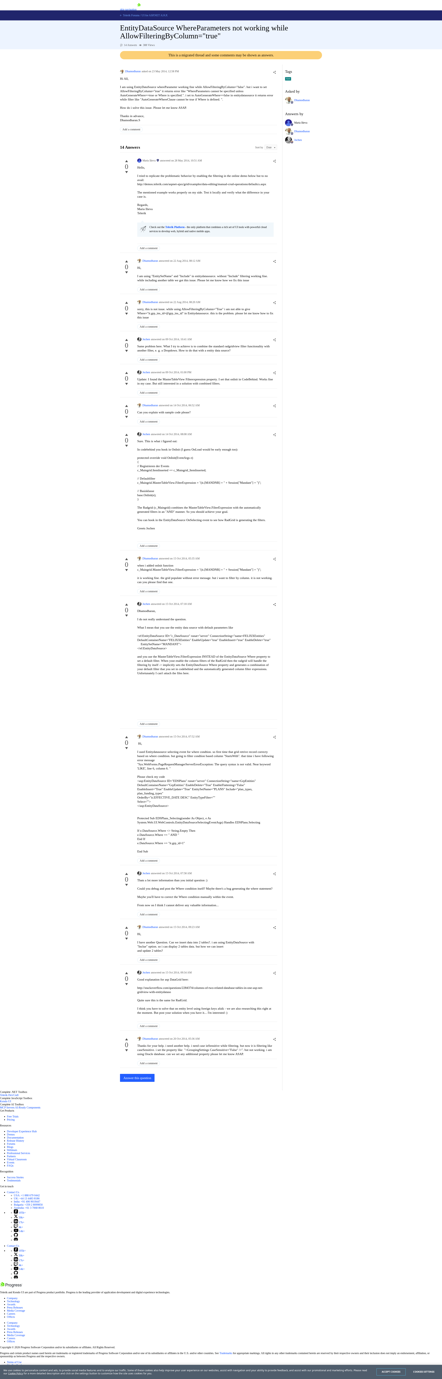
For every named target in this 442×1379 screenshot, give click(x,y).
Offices (11, 1316)
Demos (11, 1134)
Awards (11, 1304)
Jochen (146, 339)
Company (12, 1298)
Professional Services (18, 1153)
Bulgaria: (28, 1204)
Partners (11, 1156)
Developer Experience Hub (22, 1131)
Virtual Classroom (17, 1159)
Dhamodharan (133, 71)
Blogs (10, 1146)
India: (27, 1201)
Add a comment (131, 129)
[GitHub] (16, 1235)
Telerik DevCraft (9, 1095)
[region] (221, 1372)
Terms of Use (14, 1362)
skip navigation (128, 9)
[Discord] (16, 1239)
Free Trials (12, 1116)
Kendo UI (5, 1101)
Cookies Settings (423, 1371)
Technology (13, 1301)
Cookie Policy (15, 1373)
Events (10, 1162)
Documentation (15, 1137)
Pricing (11, 1119)
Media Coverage (16, 1310)
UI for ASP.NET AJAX (155, 15)
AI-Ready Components (27, 1107)
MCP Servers (7, 1107)
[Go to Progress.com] (11, 1286)
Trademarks (225, 1353)
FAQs (10, 1165)
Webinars (12, 1150)
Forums (11, 1143)
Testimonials (14, 1180)
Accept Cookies (391, 1371)
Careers (11, 1313)
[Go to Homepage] (138, 9)
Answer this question (137, 1078)
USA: (27, 1195)
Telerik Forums (131, 15)
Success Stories (15, 1177)
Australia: (29, 1207)
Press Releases (15, 1307)
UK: (27, 1198)
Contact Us (13, 1192)
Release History (15, 1140)
